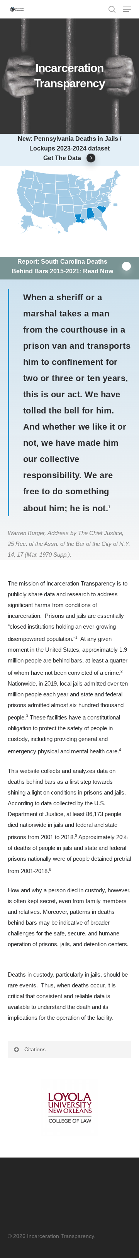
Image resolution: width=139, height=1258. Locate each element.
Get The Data (62, 157)
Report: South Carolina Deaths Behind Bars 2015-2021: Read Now (62, 266)
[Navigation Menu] (127, 9)
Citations (35, 1049)
